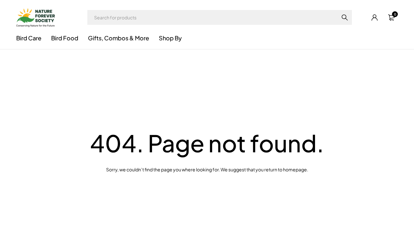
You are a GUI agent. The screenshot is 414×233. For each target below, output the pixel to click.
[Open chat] (399, 218)
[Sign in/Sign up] (374, 17)
